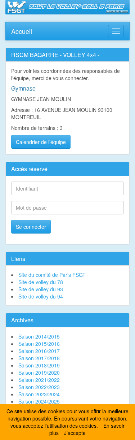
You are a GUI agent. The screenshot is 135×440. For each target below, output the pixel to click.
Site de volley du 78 (40, 282)
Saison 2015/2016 (39, 343)
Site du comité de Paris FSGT (52, 274)
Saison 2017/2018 (39, 358)
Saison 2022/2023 (39, 387)
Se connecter (31, 226)
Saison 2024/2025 (39, 401)
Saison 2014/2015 (39, 336)
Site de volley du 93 (40, 289)
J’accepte (75, 432)
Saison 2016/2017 (39, 350)
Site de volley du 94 (40, 296)
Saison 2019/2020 (39, 372)
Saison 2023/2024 (39, 394)
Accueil (21, 29)
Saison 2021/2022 (39, 379)
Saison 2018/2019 (39, 365)
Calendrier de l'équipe (41, 141)
